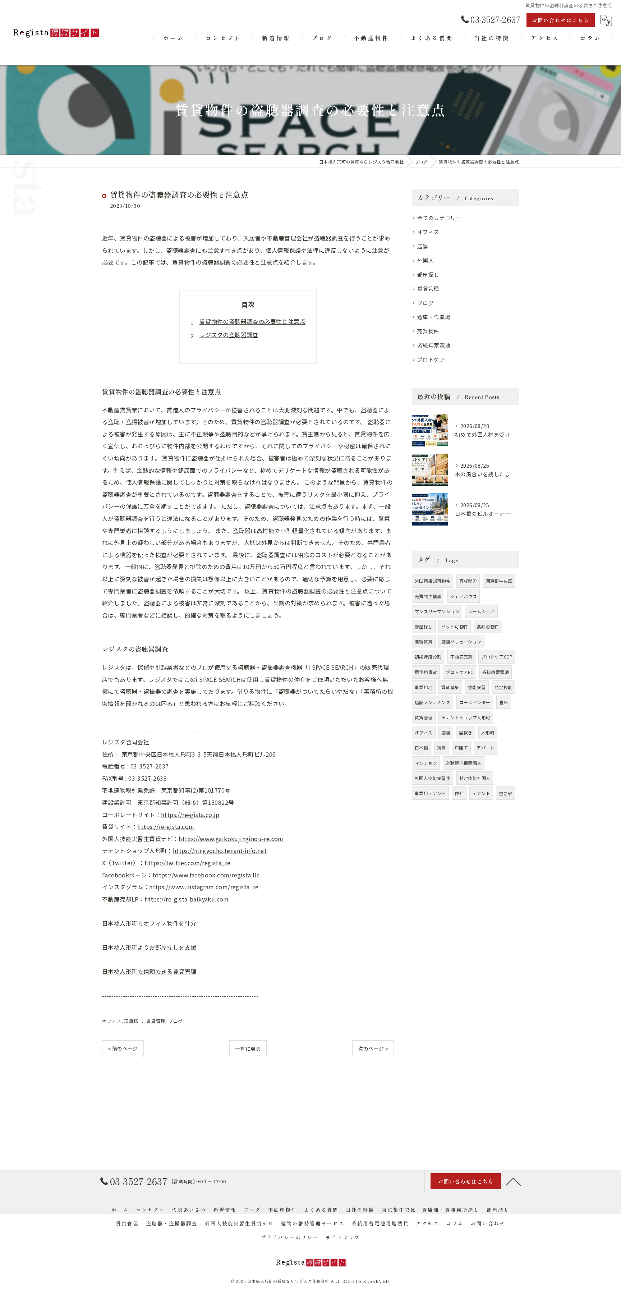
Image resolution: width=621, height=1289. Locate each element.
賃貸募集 (450, 687)
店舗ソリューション (461, 641)
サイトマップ (343, 1237)
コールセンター (475, 702)
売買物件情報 (428, 596)
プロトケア (431, 359)
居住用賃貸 (426, 672)
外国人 (425, 260)
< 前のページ (123, 1048)
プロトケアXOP (496, 656)
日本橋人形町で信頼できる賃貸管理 (149, 971)
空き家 (505, 793)
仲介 (459, 793)
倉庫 (503, 702)
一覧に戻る (248, 1048)
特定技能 (503, 687)
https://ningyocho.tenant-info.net (220, 850)
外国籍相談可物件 (432, 581)
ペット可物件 (454, 626)
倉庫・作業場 (433, 317)
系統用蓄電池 (433, 345)
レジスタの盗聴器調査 (228, 334)
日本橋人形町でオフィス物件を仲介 (149, 923)
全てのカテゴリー (439, 217)
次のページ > (373, 1048)
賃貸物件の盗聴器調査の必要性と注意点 (252, 321)
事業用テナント (430, 793)
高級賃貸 (424, 641)
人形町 (487, 732)
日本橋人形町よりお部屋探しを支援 (149, 947)
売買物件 (428, 331)
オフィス (111, 1021)
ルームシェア (481, 611)
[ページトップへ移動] (513, 1181)
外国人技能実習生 (432, 778)
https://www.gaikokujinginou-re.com (231, 838)
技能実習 (477, 687)
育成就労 (468, 581)
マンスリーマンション (437, 611)
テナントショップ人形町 (465, 717)
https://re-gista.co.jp (190, 814)
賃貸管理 (156, 1021)
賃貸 (441, 747)
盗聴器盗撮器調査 (463, 763)
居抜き (465, 732)
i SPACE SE (323, 667)
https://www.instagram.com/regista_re (203, 886)
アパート (485, 747)
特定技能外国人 (475, 778)
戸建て (461, 747)
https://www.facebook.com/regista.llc (206, 875)
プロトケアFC (459, 672)
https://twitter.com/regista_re (187, 862)
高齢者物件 (488, 626)
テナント (481, 793)
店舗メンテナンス (432, 702)
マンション (426, 763)
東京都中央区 (499, 581)
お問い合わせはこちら (560, 20)
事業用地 (424, 687)
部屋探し (133, 1021)
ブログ (175, 1021)
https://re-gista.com (165, 826)
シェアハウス (463, 596)
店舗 (422, 246)
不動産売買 (461, 656)
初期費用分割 (428, 656)
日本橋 (421, 747)
